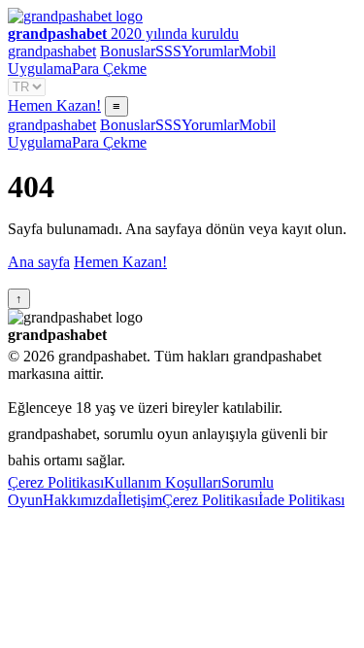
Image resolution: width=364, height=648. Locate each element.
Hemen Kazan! (54, 105)
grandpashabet (52, 51)
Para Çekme (109, 68)
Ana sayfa (39, 262)
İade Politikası (301, 500)
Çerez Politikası (56, 482)
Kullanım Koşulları (162, 482)
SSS (168, 51)
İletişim (139, 500)
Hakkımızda (80, 500)
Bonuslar (127, 51)
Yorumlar (210, 51)
